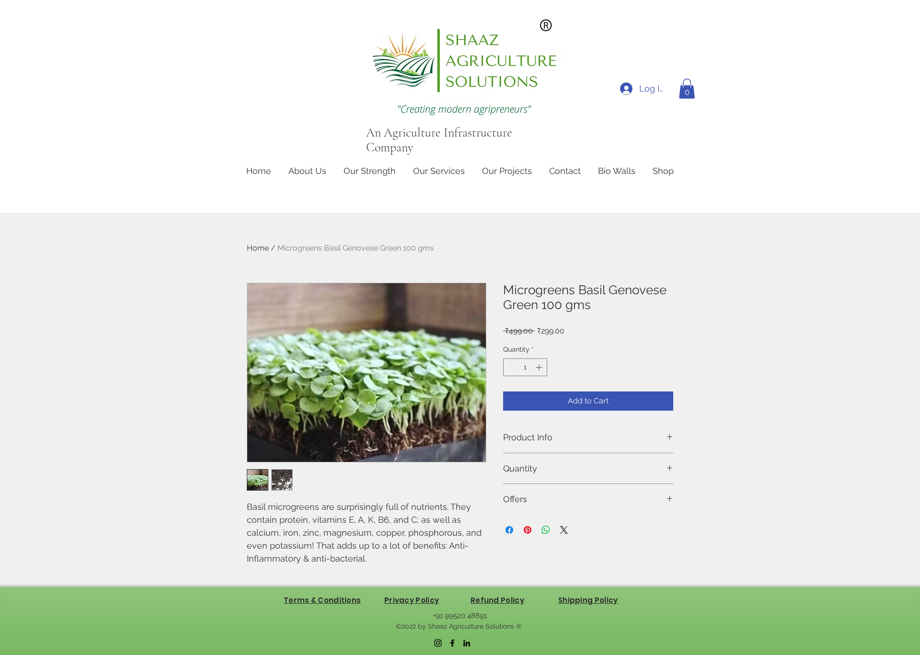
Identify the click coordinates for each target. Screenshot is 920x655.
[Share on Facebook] (509, 530)
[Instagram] (438, 643)
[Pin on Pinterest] (527, 530)
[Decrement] (511, 367)
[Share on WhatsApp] (546, 530)
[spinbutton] (525, 367)
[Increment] (540, 367)
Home (258, 248)
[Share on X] (564, 530)
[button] (686, 89)
